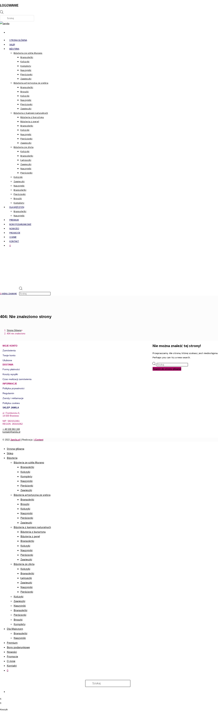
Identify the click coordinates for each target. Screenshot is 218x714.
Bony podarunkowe (18, 647)
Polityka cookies (11, 403)
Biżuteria (12, 458)
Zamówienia (9, 350)
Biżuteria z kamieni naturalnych (32, 527)
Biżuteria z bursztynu (33, 532)
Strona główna (15, 449)
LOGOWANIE (9, 5)
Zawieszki (26, 490)
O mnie (11, 661)
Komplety (26, 476)
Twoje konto (9, 355)
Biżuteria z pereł (30, 536)
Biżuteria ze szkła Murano (29, 462)
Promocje (12, 656)
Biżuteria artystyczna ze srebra (32, 495)
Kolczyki (25, 472)
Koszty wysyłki (10, 374)
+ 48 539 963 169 (11, 429)
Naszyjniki (26, 481)
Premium (12, 643)
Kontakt (12, 666)
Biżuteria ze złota (24, 564)
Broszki (24, 504)
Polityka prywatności (13, 388)
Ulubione (7, 360)
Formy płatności (11, 369)
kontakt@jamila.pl (11, 432)
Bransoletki (27, 467)
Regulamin (8, 393)
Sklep (10, 453)
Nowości (12, 652)
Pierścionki (26, 485)
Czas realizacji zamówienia (17, 379)
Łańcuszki (26, 578)
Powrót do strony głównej (167, 369)
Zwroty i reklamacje (13, 398)
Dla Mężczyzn (15, 629)
